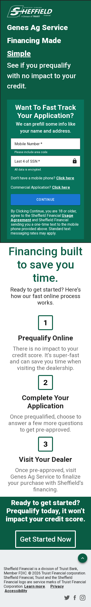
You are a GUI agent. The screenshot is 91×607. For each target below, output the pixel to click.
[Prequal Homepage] (29, 12)
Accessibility (16, 591)
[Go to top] (82, 558)
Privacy (57, 586)
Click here (65, 178)
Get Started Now (45, 539)
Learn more (34, 586)
